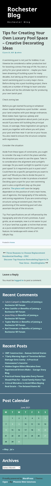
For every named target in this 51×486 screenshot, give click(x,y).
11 (32, 424)
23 (19, 436)
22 (12, 436)
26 (38, 436)
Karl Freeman (11, 328)
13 (45, 424)
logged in (19, 280)
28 (6, 442)
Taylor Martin (12, 321)
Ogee (5, 481)
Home (12, 242)
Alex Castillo (11, 308)
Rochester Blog (22, 12)
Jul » (12, 449)
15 (12, 430)
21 (6, 436)
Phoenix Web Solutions (24, 481)
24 (25, 436)
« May (5, 449)
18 (32, 430)
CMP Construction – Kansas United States (25, 353)
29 (12, 442)
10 (25, 424)
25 (32, 436)
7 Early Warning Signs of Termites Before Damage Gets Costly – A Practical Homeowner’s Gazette (25, 359)
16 (19, 430)
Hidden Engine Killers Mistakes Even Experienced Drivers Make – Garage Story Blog (25, 369)
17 (25, 430)
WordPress (28, 478)
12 (38, 424)
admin (19, 52)
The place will (18, 188)
